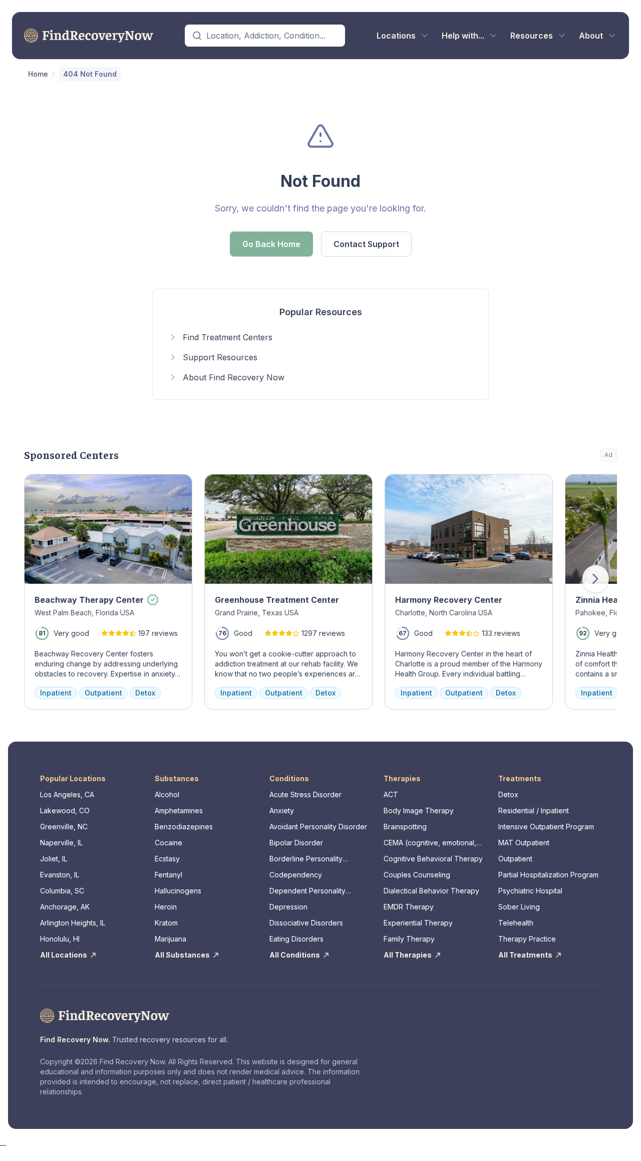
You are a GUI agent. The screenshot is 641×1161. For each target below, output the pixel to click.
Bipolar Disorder (296, 842)
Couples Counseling (417, 874)
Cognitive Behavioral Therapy (433, 858)
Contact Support (366, 244)
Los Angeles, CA (67, 794)
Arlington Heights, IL (72, 922)
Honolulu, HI (60, 939)
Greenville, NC (64, 826)
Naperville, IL (61, 842)
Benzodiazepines (184, 826)
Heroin (166, 906)
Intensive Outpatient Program (546, 826)
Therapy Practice (527, 939)
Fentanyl (168, 874)
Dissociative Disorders (306, 922)
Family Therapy (409, 939)
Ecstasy (167, 858)
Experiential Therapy (418, 922)
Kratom (166, 922)
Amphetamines (179, 810)
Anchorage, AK (65, 906)
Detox (508, 794)
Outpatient (515, 858)
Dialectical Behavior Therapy (431, 890)
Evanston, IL (59, 874)
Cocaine (168, 842)
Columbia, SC (62, 890)
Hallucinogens (178, 890)
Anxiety (281, 810)
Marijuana (170, 939)
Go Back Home (271, 244)
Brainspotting (405, 826)
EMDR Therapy (409, 906)
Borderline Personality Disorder (306, 859)
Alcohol (167, 794)
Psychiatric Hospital (530, 890)
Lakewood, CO (65, 810)
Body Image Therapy (419, 810)
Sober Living (519, 906)
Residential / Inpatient (533, 810)
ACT (391, 794)
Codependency (295, 874)
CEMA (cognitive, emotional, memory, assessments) (430, 843)
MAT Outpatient (523, 842)
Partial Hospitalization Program (548, 874)
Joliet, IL (53, 858)
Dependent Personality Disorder (307, 891)
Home (38, 74)
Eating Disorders (296, 939)
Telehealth (515, 922)
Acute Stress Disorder (305, 794)
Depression (288, 906)
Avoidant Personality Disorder (318, 826)
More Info (568, 487)
